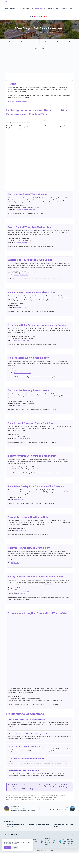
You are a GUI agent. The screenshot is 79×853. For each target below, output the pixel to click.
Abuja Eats (13, 8)
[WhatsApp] (39, 16)
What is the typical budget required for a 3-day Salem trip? (27, 758)
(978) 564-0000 (15, 563)
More (63, 8)
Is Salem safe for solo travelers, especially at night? (24, 770)
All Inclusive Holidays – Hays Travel (38, 824)
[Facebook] (30, 16)
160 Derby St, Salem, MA (21, 307)
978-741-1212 (48, 584)
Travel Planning (38, 8)
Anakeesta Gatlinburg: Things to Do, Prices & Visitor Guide (50, 841)
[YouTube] (44, 16)
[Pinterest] (46, 16)
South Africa (50, 8)
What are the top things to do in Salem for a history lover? (27, 720)
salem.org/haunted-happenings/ (20, 340)
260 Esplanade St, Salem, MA (22, 373)
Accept (7, 847)
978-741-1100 (21, 594)
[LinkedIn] (48, 16)
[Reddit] (57, 41)
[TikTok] (37, 16)
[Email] (41, 16)
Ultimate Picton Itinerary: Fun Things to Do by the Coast (68, 841)
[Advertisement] (39, 62)
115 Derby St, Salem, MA (21, 275)
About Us (58, 8)
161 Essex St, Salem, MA (21, 405)
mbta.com (17, 561)
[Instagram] (34, 16)
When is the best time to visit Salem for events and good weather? (29, 734)
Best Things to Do (28, 8)
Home (6, 8)
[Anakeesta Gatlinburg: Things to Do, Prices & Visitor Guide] (42, 841)
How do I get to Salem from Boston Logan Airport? (24, 746)
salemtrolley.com (18, 500)
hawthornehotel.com (20, 530)
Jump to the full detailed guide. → (18, 101)
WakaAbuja (9, 795)
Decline (15, 847)
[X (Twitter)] (32, 16)
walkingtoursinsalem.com (21, 242)
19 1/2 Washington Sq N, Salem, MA (24, 209)
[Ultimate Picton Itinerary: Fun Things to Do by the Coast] (60, 841)
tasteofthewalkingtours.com (22, 438)
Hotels (19, 8)
